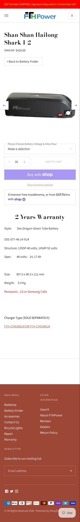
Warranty (10, 439)
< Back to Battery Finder (22, 61)
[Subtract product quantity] (24, 162)
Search (44, 409)
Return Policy (49, 432)
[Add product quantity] (8, 162)
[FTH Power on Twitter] (11, 492)
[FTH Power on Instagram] (16, 492)
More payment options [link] (40, 184)
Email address (17, 466)
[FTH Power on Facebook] (6, 492)
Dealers (45, 427)
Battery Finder (13, 410)
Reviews (45, 421)
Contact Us (11, 422)
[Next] (75, 105)
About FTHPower (51, 415)
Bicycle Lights (13, 428)
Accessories (11, 416)
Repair (8, 434)
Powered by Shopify (47, 511)
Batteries (10, 405)
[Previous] (4, 105)
